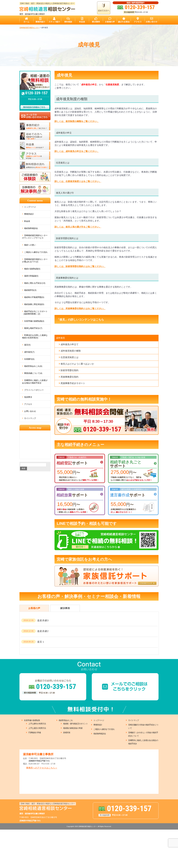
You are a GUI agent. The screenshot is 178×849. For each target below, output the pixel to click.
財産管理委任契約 (69, 370)
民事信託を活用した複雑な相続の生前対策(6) (35, 336)
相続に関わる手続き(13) (34, 283)
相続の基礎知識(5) (32, 269)
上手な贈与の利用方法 (37, 724)
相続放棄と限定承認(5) (34, 304)
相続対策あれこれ (66, 720)
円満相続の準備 (34, 732)
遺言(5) (27, 345)
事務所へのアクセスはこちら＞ (41, 768)
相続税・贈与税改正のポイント (75, 724)
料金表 (27, 221)
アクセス (28, 404)
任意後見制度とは (69, 357)
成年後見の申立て (69, 344)
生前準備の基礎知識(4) (34, 321)
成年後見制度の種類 (71, 351)
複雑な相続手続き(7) (33, 328)
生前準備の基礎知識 (32, 720)
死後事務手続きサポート (73, 383)
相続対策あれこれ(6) (33, 366)
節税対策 (66, 732)
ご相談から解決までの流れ (36, 252)
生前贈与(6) (29, 359)
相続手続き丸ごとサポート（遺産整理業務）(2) (35, 312)
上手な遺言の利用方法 (37, 728)
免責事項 (28, 397)
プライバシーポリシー (34, 390)
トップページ (30, 207)
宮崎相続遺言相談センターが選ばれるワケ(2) (35, 260)
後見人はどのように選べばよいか (77, 364)
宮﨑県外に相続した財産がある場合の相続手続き (35, 381)
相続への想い (30, 245)
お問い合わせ (30, 411)
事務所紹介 (29, 214)
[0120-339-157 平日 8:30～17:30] (107, 407)
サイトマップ (30, 418)
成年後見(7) (29, 352)
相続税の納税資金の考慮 (72, 728)
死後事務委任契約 (69, 377)
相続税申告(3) (30, 290)
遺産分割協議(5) (31, 276)
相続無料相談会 (31, 228)
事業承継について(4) (33, 373)
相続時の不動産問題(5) (34, 297)
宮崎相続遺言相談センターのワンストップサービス (35, 236)
